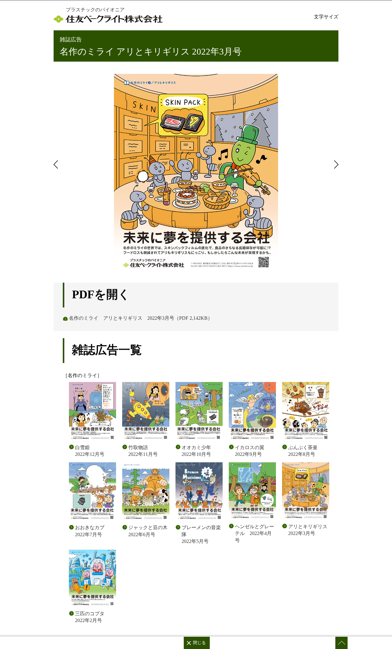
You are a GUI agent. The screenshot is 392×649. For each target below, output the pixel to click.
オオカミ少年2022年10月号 (196, 451)
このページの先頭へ (341, 643)
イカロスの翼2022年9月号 (249, 451)
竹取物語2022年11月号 (143, 451)
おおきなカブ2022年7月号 (89, 531)
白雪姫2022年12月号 (89, 451)
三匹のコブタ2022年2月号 (89, 617)
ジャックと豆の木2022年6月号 (148, 531)
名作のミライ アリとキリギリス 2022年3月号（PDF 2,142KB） (141, 318)
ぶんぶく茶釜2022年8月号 (303, 451)
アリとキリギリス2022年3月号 (307, 530)
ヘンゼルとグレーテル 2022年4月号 (254, 533)
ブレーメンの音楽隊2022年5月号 (201, 534)
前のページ (335, 164)
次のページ (57, 164)
